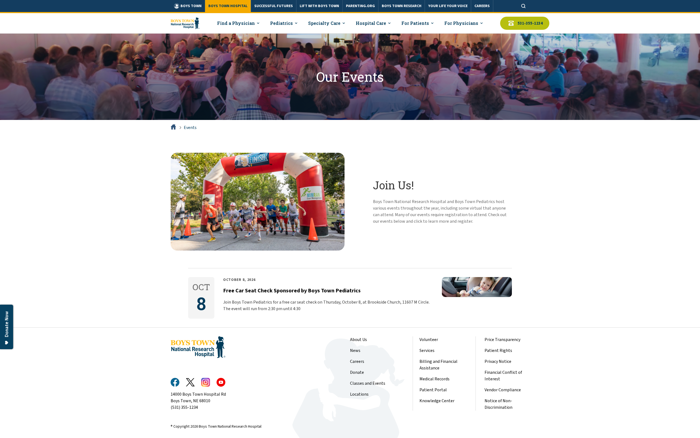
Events (190, 128)
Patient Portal (433, 390)
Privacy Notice (498, 361)
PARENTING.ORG (360, 6)
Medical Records (434, 379)
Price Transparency (502, 340)
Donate (357, 372)
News (355, 351)
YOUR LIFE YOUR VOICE (448, 6)
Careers (357, 361)
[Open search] (523, 6)
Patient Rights (498, 351)
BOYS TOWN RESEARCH (401, 6)
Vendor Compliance (503, 390)
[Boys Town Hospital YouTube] (221, 382)
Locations (359, 394)
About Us (358, 340)
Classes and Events (367, 383)
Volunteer (428, 340)
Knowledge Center (436, 401)
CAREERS (482, 6)
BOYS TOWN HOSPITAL (227, 6)
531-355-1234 (530, 23)
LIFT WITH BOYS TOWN (319, 6)
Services (426, 351)
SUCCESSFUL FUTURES (273, 6)
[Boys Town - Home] (185, 23)
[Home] (174, 128)
